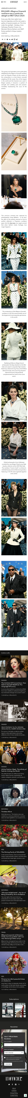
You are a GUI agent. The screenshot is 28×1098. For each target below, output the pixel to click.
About (14, 1088)
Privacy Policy (14, 1093)
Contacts (14, 1090)
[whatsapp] (14, 39)
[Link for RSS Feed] (19, 1084)
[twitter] (12, 39)
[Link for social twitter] (9, 1085)
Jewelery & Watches (8, 8)
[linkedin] (10, 39)
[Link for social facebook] (12, 1085)
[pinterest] (7, 39)
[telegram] (17, 39)
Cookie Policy (14, 1095)
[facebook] (5, 39)
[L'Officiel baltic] (14, 2)
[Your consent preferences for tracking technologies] (25, 1095)
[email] (2, 39)
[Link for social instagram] (15, 1085)
